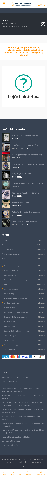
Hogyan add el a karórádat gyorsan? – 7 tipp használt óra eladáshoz (22, 396)
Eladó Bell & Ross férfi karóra (25, 145)
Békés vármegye (10, 275)
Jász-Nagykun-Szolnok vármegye (16, 312)
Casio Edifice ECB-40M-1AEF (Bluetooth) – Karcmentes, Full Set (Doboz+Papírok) (28, 164)
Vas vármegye (9, 340)
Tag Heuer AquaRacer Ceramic (25, 193)
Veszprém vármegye (11, 345)
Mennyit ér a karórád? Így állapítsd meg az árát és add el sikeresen (22, 417)
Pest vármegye (9, 326)
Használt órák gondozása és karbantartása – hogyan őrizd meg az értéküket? (22, 410)
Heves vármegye (10, 308)
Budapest (7, 284)
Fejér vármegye (9, 294)
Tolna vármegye (10, 335)
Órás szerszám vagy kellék (11, 254)
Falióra (4, 240)
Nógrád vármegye (10, 322)
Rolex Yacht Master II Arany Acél (26, 212)
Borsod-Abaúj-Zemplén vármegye (16, 280)
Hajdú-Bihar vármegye (12, 303)
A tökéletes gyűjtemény (10, 445)
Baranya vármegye (11, 270)
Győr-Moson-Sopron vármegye (15, 298)
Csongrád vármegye (11, 289)
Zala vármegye (9, 349)
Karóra (12, 23)
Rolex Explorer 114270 (21, 174)
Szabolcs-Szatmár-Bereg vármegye (16, 331)
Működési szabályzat (9, 381)
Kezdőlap (5, 23)
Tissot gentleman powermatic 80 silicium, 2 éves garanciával (28, 155)
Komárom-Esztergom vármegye (15, 317)
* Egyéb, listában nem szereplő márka (14, 26)
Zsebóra (5, 259)
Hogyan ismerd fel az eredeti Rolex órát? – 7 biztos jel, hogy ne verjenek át (23, 431)
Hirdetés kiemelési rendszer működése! (16, 437)
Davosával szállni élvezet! (11, 441)
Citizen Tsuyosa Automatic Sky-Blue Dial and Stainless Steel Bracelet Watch (28, 183)
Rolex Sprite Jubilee (20, 202)
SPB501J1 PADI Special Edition (25, 136)
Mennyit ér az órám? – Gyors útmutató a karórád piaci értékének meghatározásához (21, 389)
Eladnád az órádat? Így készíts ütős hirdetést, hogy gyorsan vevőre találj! (23, 424)
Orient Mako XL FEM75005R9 (24, 221)
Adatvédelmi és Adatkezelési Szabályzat (16, 377)
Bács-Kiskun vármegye (12, 266)
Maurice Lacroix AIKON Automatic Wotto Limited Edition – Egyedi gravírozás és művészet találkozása (23, 403)
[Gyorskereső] (43, 24)
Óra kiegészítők (7, 249)
